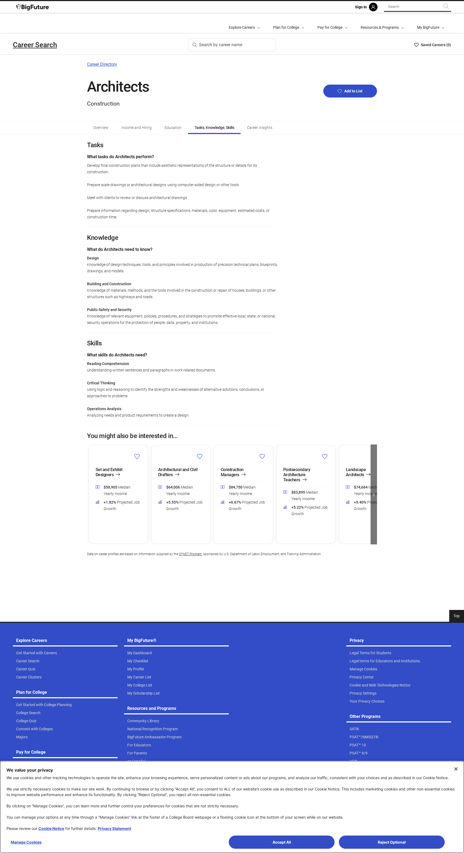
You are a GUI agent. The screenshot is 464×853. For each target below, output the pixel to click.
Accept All (282, 842)
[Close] (456, 769)
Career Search (35, 45)
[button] (90, 494)
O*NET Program (190, 554)
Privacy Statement (114, 828)
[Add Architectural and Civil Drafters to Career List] (200, 456)
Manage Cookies (26, 842)
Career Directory (102, 64)
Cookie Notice (51, 828)
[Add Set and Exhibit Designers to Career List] (137, 456)
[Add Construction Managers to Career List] (262, 456)
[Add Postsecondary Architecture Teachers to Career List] (325, 456)
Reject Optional (392, 842)
